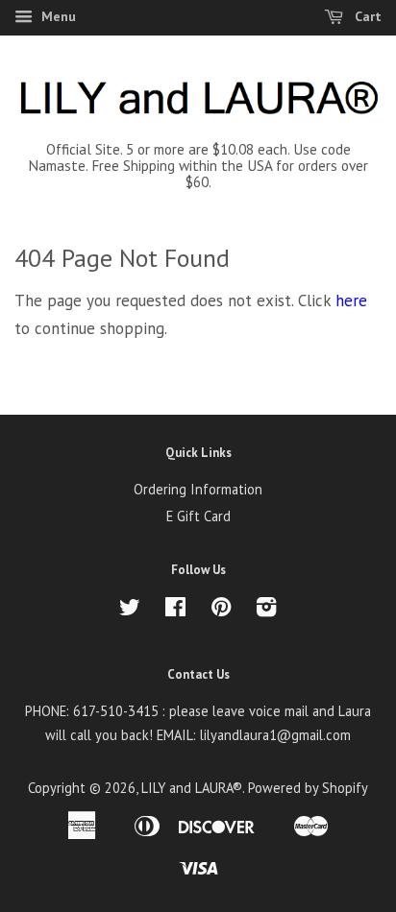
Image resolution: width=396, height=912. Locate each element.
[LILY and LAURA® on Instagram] (266, 610)
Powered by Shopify (308, 788)
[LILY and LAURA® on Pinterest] (221, 610)
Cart (366, 16)
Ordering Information (198, 489)
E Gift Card (198, 516)
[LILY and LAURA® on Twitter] (129, 610)
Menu (56, 16)
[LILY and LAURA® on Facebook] (175, 610)
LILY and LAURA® (191, 788)
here (351, 300)
